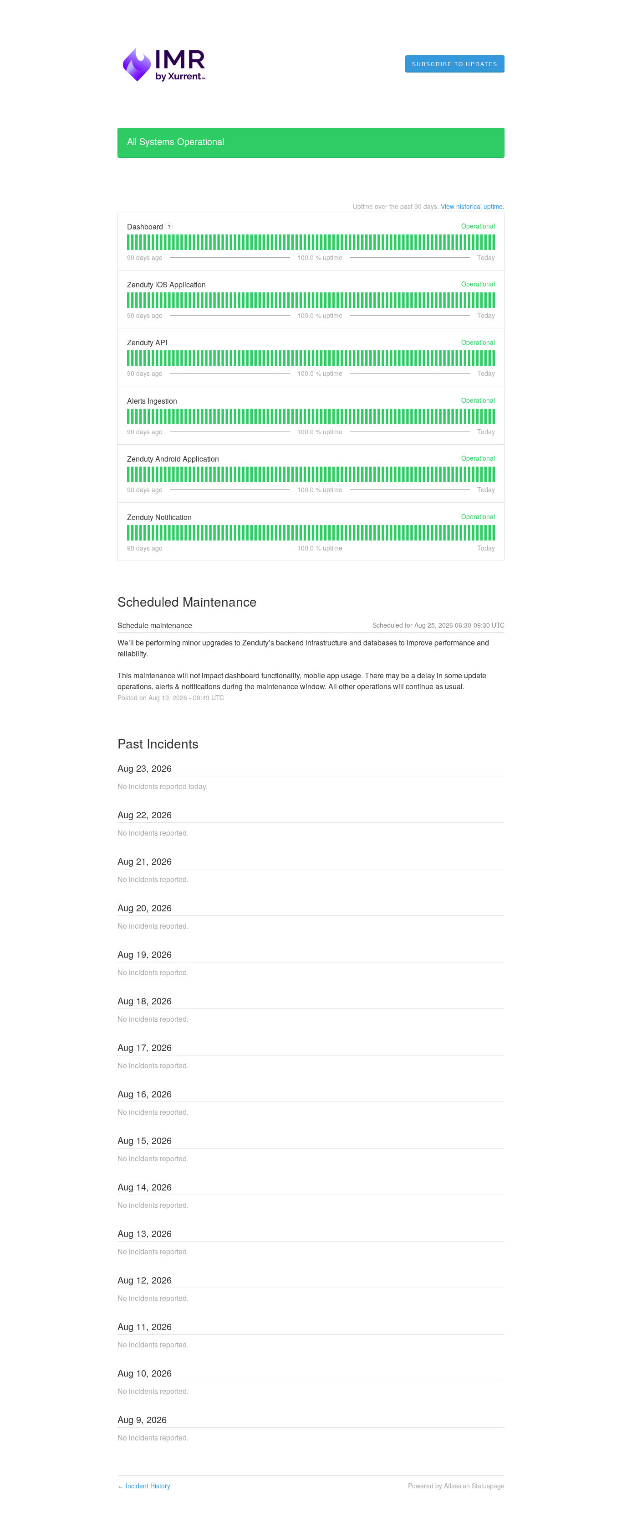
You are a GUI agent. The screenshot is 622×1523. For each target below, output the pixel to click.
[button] (455, 64)
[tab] (128, 242)
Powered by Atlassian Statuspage (456, 1485)
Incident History (143, 1485)
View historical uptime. (473, 206)
